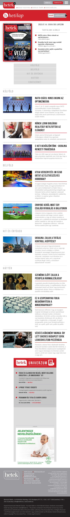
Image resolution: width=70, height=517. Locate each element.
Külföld (31, 392)
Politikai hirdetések (32, 481)
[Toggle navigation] (66, 3)
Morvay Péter (23, 392)
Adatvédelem (29, 474)
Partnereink (29, 479)
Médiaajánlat (39, 472)
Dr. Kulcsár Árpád (24, 402)
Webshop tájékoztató (32, 483)
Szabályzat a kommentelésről (30, 476)
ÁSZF (37, 479)
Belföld (30, 382)
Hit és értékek (36, 402)
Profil (47, 3)
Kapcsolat (28, 472)
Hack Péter (22, 382)
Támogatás (58, 3)
